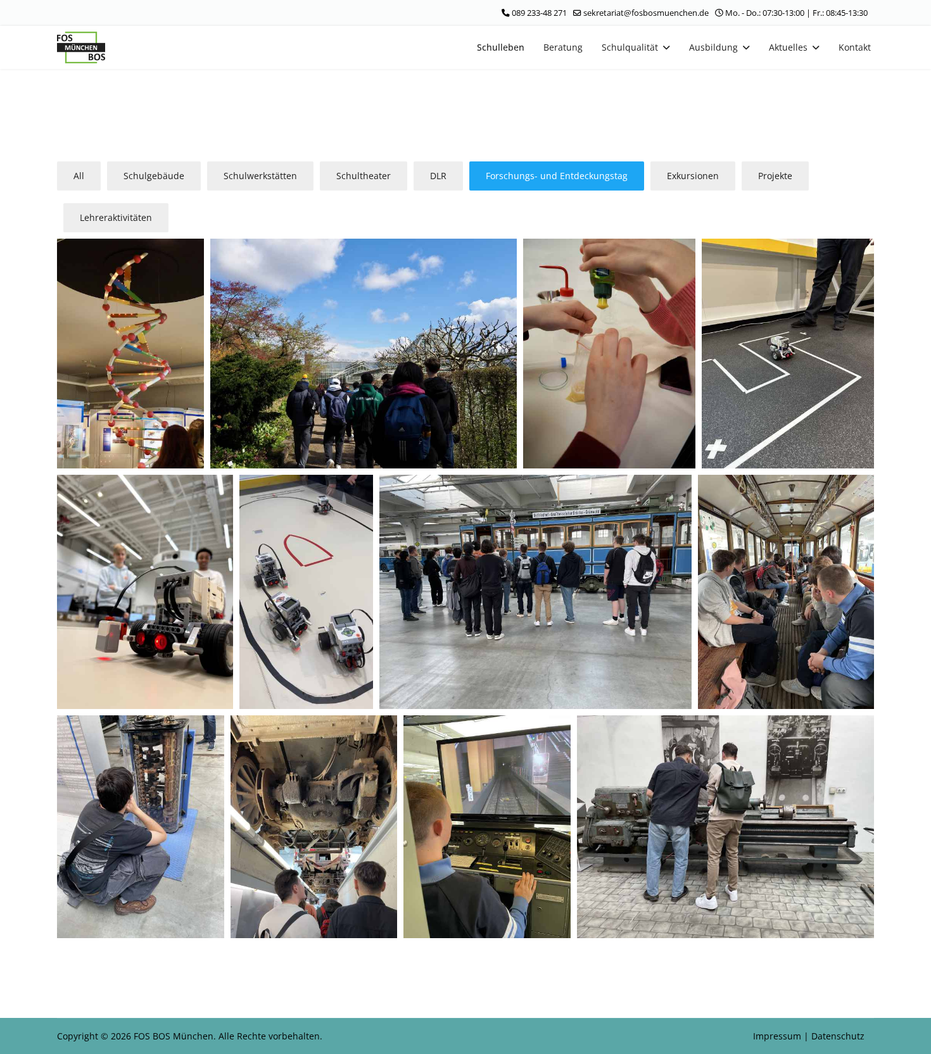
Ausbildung (713, 47)
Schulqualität (630, 47)
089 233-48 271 (539, 13)
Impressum (778, 1036)
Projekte (775, 176)
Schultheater (363, 176)
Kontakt (855, 47)
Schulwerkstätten (260, 176)
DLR (438, 176)
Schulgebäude (154, 176)
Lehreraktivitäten (116, 217)
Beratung (563, 47)
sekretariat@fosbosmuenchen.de (646, 13)
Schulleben (500, 47)
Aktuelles (788, 47)
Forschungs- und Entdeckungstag (557, 176)
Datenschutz (837, 1036)
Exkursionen (693, 176)
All (78, 176)
